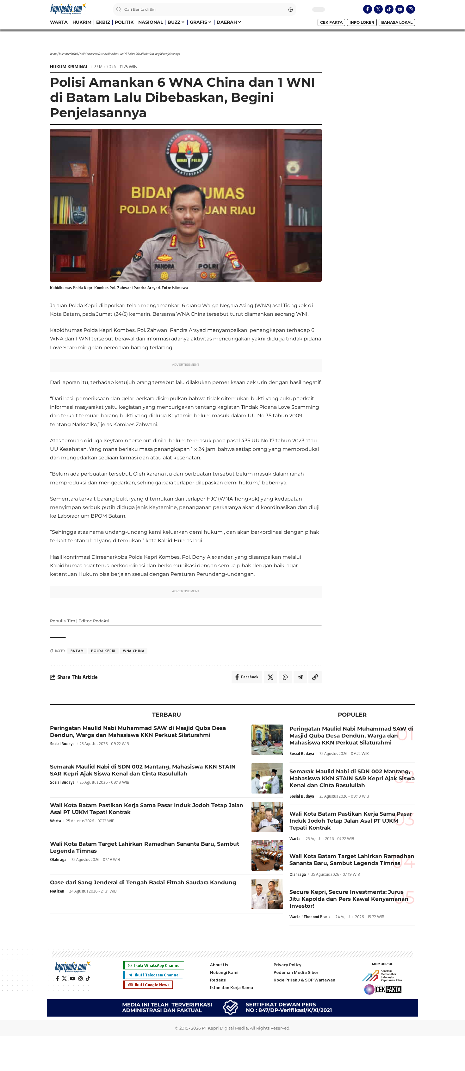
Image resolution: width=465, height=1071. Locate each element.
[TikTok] (87, 978)
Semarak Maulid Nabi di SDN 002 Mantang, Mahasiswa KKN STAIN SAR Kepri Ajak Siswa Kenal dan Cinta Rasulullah (143, 770)
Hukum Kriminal (68, 54)
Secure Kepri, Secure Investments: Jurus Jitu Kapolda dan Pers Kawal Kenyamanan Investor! (348, 899)
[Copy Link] (315, 677)
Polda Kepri (103, 651)
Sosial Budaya (62, 743)
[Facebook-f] (367, 9)
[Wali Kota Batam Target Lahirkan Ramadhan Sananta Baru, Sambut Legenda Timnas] (267, 855)
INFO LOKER (362, 22)
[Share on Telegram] (300, 677)
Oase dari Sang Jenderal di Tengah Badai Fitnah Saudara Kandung (143, 882)
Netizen (57, 891)
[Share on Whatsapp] (285, 677)
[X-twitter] (378, 9)
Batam (77, 651)
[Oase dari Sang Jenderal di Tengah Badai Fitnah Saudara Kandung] (267, 894)
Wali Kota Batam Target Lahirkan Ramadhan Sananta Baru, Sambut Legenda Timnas (351, 859)
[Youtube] (399, 9)
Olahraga (58, 859)
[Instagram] (410, 9)
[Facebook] (57, 978)
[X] (64, 978)
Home (53, 54)
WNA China (133, 651)
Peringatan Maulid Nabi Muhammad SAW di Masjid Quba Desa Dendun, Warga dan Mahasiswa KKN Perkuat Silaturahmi (138, 731)
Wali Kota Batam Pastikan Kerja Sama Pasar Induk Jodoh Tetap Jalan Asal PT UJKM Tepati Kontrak (350, 821)
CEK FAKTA (331, 22)
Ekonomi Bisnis (317, 916)
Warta (55, 820)
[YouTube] (72, 978)
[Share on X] (270, 677)
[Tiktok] (389, 9)
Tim (71, 620)
